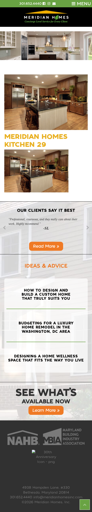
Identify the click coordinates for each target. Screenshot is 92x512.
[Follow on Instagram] (49, 4)
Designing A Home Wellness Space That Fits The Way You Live (46, 358)
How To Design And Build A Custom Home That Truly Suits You (46, 294)
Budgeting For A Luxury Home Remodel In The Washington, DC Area (46, 327)
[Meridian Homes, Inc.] (46, 16)
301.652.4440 (30, 4)
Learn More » (46, 410)
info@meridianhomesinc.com (57, 497)
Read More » (46, 246)
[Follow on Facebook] (44, 4)
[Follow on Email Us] (54, 4)
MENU (83, 3)
